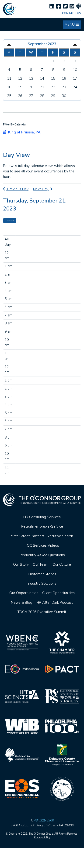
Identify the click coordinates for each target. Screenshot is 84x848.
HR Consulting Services (42, 517)
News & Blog (21, 602)
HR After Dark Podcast (54, 602)
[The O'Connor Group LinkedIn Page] (51, 6)
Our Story (21, 564)
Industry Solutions (42, 583)
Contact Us (71, 13)
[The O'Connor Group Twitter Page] (65, 6)
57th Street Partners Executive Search (42, 536)
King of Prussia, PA (23, 132)
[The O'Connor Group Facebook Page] (58, 6)
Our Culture (61, 564)
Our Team (40, 564)
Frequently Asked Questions (42, 555)
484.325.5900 (44, 820)
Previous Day (17, 189)
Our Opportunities (23, 592)
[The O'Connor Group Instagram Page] (72, 6)
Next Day (41, 189)
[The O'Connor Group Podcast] (78, 6)
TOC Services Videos (42, 545)
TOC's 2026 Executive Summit (42, 612)
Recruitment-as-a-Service (42, 526)
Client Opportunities (58, 592)
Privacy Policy (42, 837)
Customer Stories (42, 574)
